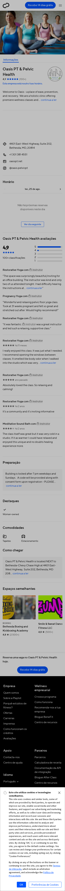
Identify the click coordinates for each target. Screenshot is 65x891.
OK (21, 884)
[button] (59, 793)
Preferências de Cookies (45, 884)
